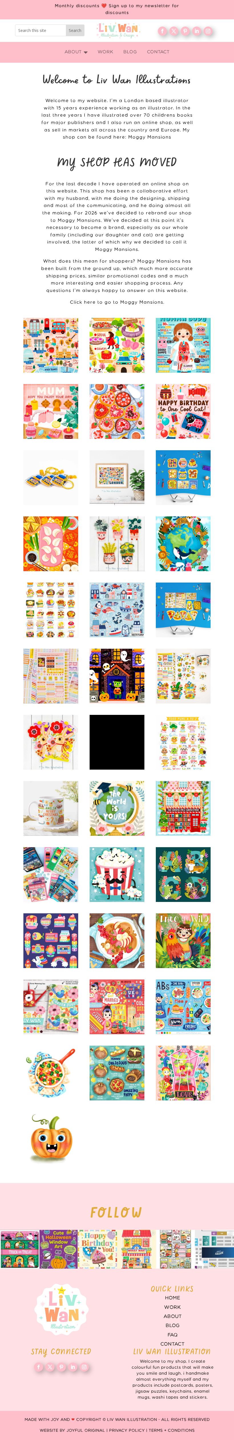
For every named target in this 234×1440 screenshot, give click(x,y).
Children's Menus (183, 1006)
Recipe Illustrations (117, 940)
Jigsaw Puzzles (117, 742)
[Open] (19, 1249)
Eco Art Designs (183, 543)
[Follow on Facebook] (162, 31)
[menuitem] (76, 52)
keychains (50, 477)
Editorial (117, 1006)
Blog (172, 1325)
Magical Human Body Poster (183, 345)
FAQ (172, 1335)
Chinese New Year (50, 543)
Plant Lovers (117, 543)
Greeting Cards (117, 808)
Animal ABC (183, 874)
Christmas (183, 808)
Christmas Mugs (50, 808)
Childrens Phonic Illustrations (50, 1139)
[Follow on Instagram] (208, 31)
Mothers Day (50, 411)
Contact (172, 1344)
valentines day (117, 411)
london (117, 477)
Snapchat (50, 940)
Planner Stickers (50, 676)
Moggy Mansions (149, 137)
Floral (183, 1073)
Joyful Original (85, 1431)
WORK (172, 1307)
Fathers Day (117, 874)
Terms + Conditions (172, 1431)
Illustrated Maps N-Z (117, 345)
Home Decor (50, 1006)
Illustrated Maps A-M (50, 345)
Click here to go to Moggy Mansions (116, 302)
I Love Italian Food (183, 610)
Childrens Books (183, 940)
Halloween (117, 676)
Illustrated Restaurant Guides (117, 1073)
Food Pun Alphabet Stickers (183, 742)
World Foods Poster (50, 610)
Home (172, 1298)
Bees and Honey (183, 676)
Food (50, 1073)
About (173, 1316)
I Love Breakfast (183, 477)
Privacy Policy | (129, 1431)
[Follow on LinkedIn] (196, 31)
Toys (50, 874)
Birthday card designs (183, 411)
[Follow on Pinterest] (185, 31)
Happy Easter (50, 742)
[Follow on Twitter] (173, 31)
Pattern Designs (117, 610)
